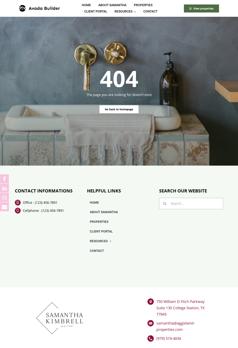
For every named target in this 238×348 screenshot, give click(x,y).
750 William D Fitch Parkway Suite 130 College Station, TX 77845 (180, 308)
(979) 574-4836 (168, 338)
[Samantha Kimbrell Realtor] (59, 300)
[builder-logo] (39, 6)
